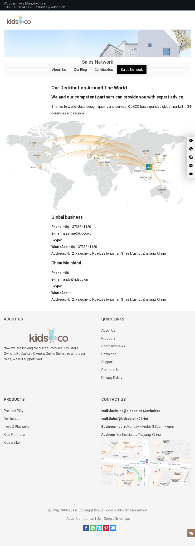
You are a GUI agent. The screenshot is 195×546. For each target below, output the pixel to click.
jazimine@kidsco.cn (50, 7)
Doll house (12, 419)
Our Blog (80, 70)
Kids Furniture (14, 435)
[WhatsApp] (92, 529)
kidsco (111, 510)
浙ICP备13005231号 (63, 510)
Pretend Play (13, 411)
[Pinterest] (106, 529)
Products (108, 338)
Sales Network (132, 70)
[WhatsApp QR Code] (191, 149)
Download (108, 354)
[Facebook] (86, 529)
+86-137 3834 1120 (18, 7)
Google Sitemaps (117, 518)
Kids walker (12, 442)
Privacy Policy (111, 378)
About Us (59, 70)
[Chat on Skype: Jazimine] (191, 157)
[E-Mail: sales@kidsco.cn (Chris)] (191, 174)
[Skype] (99, 529)
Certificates (104, 70)
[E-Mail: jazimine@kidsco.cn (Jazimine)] (191, 166)
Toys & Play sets (16, 426)
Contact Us (110, 370)
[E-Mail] (112, 529)
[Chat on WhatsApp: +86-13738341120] (191, 141)
